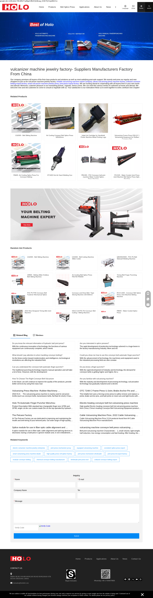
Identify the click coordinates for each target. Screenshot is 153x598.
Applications (84, 7)
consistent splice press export (114, 448)
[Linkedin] (129, 579)
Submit (76, 536)
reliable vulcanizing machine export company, (74, 82)
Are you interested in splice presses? (94, 343)
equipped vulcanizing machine (87, 448)
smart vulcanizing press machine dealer (27, 454)
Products (52, 7)
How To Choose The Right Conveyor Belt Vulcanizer (33, 379)
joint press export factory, (70, 84)
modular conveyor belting (22, 459)
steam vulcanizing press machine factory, (109, 82)
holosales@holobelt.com (21, 583)
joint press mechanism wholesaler (90, 454)
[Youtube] (136, 579)
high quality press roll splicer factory (59, 454)
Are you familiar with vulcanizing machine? (97, 379)
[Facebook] (125, 579)
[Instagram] (140, 579)
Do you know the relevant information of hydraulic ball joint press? (38, 343)
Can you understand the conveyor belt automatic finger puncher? (37, 367)
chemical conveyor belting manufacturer (51, 459)
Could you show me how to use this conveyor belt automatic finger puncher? (110, 355)
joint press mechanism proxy (61, 448)
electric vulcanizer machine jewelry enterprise (29, 448)
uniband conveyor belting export (105, 459)
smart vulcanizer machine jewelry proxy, (44, 84)
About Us (98, 7)
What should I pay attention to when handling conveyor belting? (37, 355)
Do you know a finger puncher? (92, 367)
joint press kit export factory (117, 454)
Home (41, 7)
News (108, 7)
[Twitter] (133, 579)
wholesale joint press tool (79, 459)
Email (133, 8)
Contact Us (136, 559)
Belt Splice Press (67, 7)
